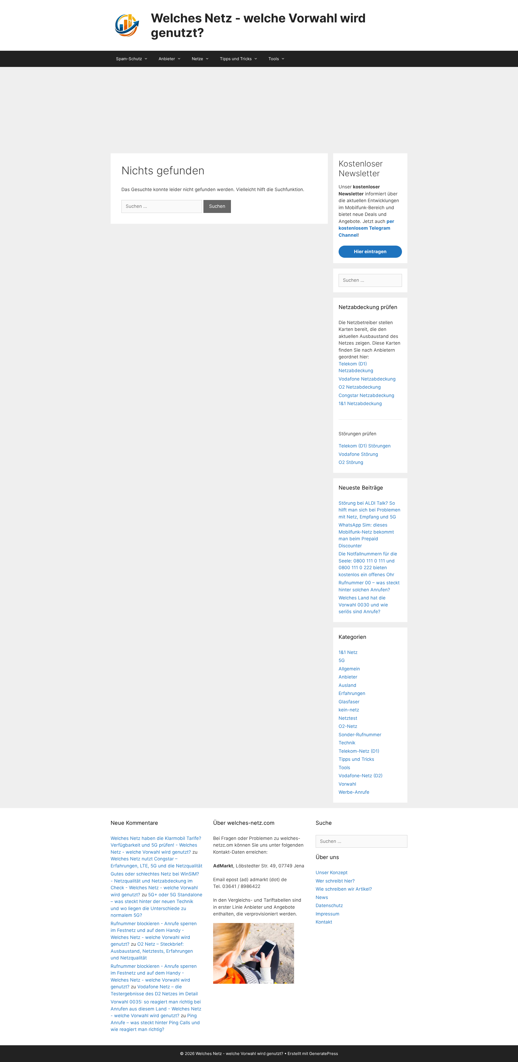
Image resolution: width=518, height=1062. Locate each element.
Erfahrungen (352, 693)
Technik (347, 742)
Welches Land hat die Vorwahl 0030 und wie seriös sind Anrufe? (363, 604)
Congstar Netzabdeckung (366, 395)
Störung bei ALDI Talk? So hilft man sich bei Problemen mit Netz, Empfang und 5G (369, 510)
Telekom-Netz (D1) (359, 751)
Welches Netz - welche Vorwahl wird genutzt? (258, 25)
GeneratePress (323, 1053)
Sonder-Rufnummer (360, 734)
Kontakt (324, 922)
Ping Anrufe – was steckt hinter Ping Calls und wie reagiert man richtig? (155, 1022)
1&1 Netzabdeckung (360, 403)
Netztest (348, 718)
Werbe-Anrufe (354, 792)
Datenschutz (329, 905)
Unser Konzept (331, 872)
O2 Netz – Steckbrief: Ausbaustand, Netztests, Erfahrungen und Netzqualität (152, 951)
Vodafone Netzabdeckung (367, 379)
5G (342, 660)
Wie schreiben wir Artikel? (344, 889)
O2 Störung (351, 462)
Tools (273, 58)
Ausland (347, 685)
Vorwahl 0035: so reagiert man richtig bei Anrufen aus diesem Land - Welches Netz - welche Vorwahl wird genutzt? (156, 1008)
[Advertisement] (259, 107)
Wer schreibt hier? (335, 881)
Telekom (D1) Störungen (365, 446)
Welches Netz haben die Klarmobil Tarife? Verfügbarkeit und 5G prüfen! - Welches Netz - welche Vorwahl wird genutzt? (156, 845)
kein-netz (349, 709)
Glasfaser (349, 701)
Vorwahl (347, 784)
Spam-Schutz (129, 58)
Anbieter (167, 58)
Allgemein (349, 668)
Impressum (327, 914)
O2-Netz (348, 726)
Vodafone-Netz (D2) (361, 775)
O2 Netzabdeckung (360, 387)
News (322, 897)
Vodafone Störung (358, 454)
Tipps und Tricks (236, 58)
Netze (197, 58)
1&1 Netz (348, 652)
